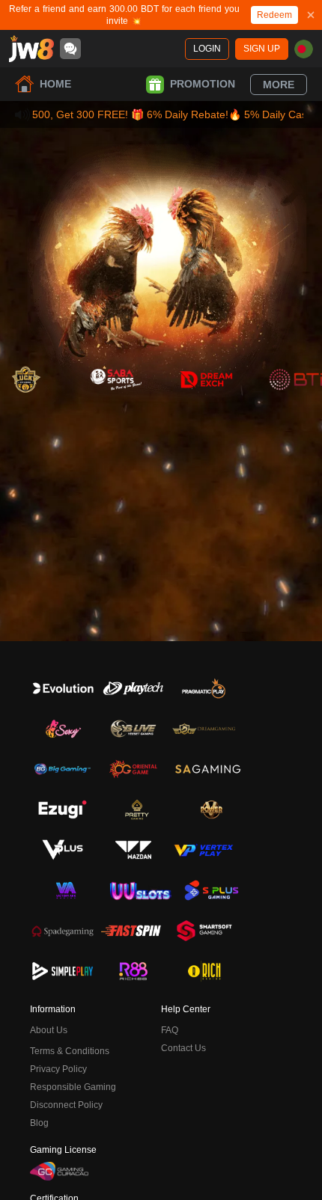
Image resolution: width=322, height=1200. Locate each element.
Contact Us (183, 1048)
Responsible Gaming (73, 1087)
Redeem (274, 15)
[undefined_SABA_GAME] (116, 379)
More (278, 85)
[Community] (70, 48)
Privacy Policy (58, 1069)
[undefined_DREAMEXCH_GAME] (205, 379)
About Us (48, 1030)
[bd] (303, 49)
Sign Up (261, 48)
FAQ (169, 1030)
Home (55, 84)
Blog (39, 1123)
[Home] (31, 48)
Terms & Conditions (69, 1051)
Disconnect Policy (66, 1105)
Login (207, 48)
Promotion (202, 84)
